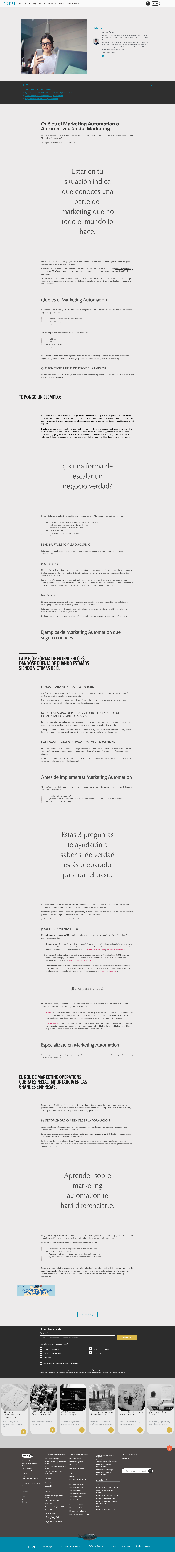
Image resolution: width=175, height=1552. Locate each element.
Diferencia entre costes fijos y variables (131, 1413)
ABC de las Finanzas (76, 1490)
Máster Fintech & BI (52, 1500)
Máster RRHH (49, 1510)
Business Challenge (52, 1459)
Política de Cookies (96, 1546)
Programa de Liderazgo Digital (107, 1487)
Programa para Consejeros (105, 1509)
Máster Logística (50, 1513)
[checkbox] (88, 1352)
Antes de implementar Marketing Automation (44, 96)
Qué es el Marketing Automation (38, 90)
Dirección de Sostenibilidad (79, 1514)
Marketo (87, 960)
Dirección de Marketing (77, 1511)
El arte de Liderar (75, 1465)
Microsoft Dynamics (116, 949)
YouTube (25, 1494)
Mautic (49, 1012)
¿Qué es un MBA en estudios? (159, 1413)
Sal (97, 949)
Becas (24, 1481)
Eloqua (79, 960)
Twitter (24, 1502)
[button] (24, 4)
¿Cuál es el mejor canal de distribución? (101, 1413)
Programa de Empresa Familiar (107, 1495)
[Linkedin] (103, 56)
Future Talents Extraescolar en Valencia (55, 1467)
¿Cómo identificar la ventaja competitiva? (42, 1413)
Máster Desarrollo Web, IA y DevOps (54, 1522)
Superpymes (74, 1473)
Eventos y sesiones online (31, 1478)
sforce (102, 949)
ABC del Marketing (76, 1497)
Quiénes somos (27, 1466)
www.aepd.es (82, 1372)
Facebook (25, 1496)
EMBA (71, 1476)
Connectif (113, 970)
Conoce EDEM (27, 1461)
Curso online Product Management (103, 1473)
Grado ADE (48, 1486)
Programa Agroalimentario (105, 1498)
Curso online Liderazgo (104, 1470)
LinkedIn (25, 1492)
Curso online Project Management (103, 1465)
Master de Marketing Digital (95, 1133)
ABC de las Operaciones (77, 1493)
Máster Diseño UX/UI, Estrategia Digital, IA (52, 1517)
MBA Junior (49, 1504)
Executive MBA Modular (77, 1479)
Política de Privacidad (71, 1363)
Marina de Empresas (29, 1463)
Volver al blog (87, 1314)
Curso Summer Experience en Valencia (55, 1462)
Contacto (25, 1486)
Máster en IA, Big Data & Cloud (55, 1507)
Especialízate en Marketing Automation (41, 99)
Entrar (25, 1456)
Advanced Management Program (104, 1491)
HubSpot (91, 949)
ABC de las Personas (76, 1487)
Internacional (27, 1471)
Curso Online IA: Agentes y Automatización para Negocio (106, 1460)
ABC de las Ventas (75, 1500)
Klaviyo (103, 970)
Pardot (72, 960)
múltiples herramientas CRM (57, 935)
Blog (23, 1476)
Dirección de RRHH (76, 1505)
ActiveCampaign (53, 1023)
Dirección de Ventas (76, 1508)
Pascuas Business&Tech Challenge (53, 1472)
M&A (98, 1506)
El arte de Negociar (76, 1462)
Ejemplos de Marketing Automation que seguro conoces (48, 93)
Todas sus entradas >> (109, 52)
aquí (123, 1372)
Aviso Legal (55, 1363)
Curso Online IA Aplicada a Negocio (105, 1456)
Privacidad (112, 1546)
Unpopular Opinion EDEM (31, 1483)
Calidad (24, 1473)
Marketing (97, 28)
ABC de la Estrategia (76, 1484)
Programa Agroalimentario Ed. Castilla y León (107, 1502)
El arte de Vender (75, 1459)
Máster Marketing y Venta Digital (54, 1496)
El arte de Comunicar (76, 1468)
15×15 (98, 1484)
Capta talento (27, 1468)
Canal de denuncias (143, 1546)
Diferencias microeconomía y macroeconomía (11, 1414)
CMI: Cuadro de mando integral (69, 1413)
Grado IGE (48, 1483)
